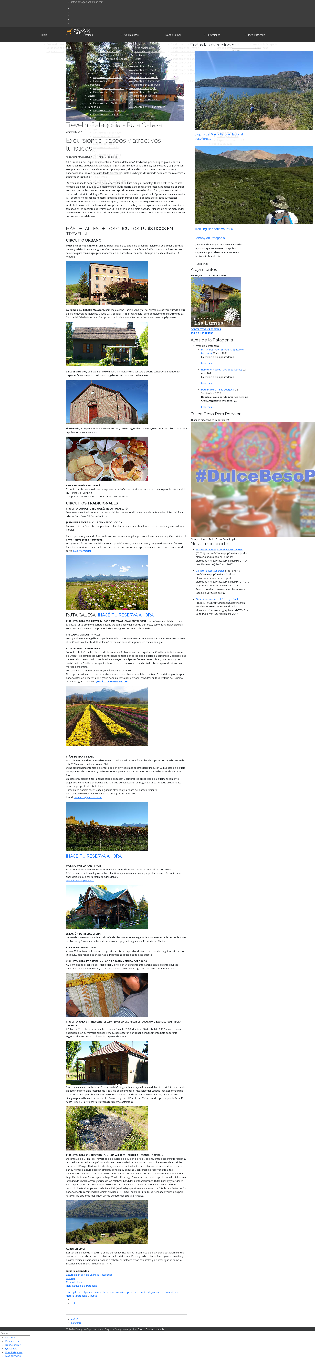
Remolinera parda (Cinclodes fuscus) (221, 369)
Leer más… (207, 363)
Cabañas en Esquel (109, 51)
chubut (93, 1295)
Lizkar (138, 58)
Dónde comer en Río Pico (185, 70)
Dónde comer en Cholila (184, 51)
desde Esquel (225, 47)
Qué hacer (11, 1348)
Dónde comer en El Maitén (185, 55)
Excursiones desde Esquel (108, 55)
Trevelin (92, 62)
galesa (76, 1292)
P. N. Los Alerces (97, 176)
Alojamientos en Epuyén (106, 121)
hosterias (109, 1292)
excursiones (171, 1292)
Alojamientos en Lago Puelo (109, 110)
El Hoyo (92, 129)
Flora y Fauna (260, 47)
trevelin (142, 1292)
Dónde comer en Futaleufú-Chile (189, 80)
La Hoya (70, 1278)
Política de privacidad (58, 44)
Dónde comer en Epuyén (185, 62)
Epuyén (92, 117)
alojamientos (155, 1292)
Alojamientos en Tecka (106, 147)
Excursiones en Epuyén (106, 125)
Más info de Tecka (103, 143)
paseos (131, 1292)
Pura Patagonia (256, 34)
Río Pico (92, 151)
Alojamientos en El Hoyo (107, 132)
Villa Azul (139, 62)
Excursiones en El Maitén (107, 80)
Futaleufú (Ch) (95, 162)
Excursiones (213, 34)
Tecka (91, 140)
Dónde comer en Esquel (184, 44)
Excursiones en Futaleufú (107, 173)
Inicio (44, 34)
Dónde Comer (173, 34)
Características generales (210, 570)
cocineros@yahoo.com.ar (88, 797)
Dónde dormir (13, 1344)
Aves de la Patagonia (265, 44)
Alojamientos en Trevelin (143, 70)
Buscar (235, 44)
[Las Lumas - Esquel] (216, 302)
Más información (82, 550)
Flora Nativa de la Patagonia (81, 1285)
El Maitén (93, 73)
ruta (68, 1292)
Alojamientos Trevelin (105, 66)
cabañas (120, 1292)
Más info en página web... (80, 880)
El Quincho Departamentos (150, 51)
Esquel (91, 44)
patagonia (81, 1295)
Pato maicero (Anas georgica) (217, 389)
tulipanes (87, 1292)
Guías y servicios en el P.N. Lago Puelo (217, 599)
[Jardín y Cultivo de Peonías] (107, 582)
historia (70, 1295)
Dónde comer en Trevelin (185, 47)
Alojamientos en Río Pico (107, 154)
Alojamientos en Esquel (106, 47)
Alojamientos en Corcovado (108, 88)
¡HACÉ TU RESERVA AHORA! (126, 614)
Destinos (88, 34)
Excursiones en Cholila (105, 103)
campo (98, 1292)
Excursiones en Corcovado (108, 92)
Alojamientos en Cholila (106, 99)
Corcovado (94, 84)
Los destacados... (139, 44)
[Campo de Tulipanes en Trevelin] (107, 715)
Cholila (91, 95)
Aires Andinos (142, 47)
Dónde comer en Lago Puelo (187, 58)
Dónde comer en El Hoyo (185, 66)
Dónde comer (13, 1341)
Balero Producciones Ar (151, 1329)
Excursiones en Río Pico (106, 158)
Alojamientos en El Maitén (107, 77)
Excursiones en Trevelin (106, 70)
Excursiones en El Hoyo (106, 136)
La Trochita (218, 44)
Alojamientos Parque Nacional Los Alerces (219, 549)
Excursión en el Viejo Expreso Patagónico (89, 1274)
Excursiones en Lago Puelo (108, 114)
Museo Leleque (75, 1282)
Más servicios (13, 1355)
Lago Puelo (94, 106)
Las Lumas (141, 55)
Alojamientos (131, 34)
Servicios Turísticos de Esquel (110, 58)
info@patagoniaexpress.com (87, 1)
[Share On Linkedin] (72, 1306)
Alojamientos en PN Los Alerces (111, 180)
